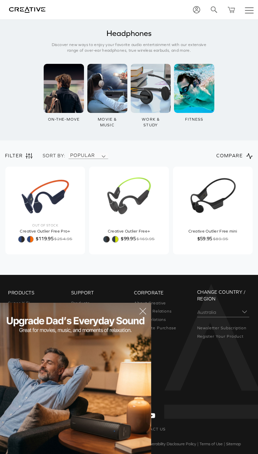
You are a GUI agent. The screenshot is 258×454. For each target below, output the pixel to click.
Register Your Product (220, 336)
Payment (80, 311)
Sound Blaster (22, 311)
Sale (12, 386)
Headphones (21, 328)
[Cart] (231, 9)
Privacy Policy (128, 444)
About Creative (150, 303)
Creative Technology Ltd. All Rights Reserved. (74, 444)
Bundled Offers (23, 369)
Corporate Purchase (155, 328)
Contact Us (82, 361)
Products (80, 303)
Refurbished (21, 378)
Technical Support (90, 352)
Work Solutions (23, 336)
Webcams (18, 344)
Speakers (18, 319)
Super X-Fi (19, 303)
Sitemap (233, 444)
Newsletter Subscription (222, 328)
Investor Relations (153, 311)
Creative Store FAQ (91, 344)
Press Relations (150, 319)
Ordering (80, 319)
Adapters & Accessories (33, 352)
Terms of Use (211, 444)
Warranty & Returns (92, 336)
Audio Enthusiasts (26, 361)
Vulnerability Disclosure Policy (170, 444)
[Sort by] (103, 156)
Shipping (80, 328)
